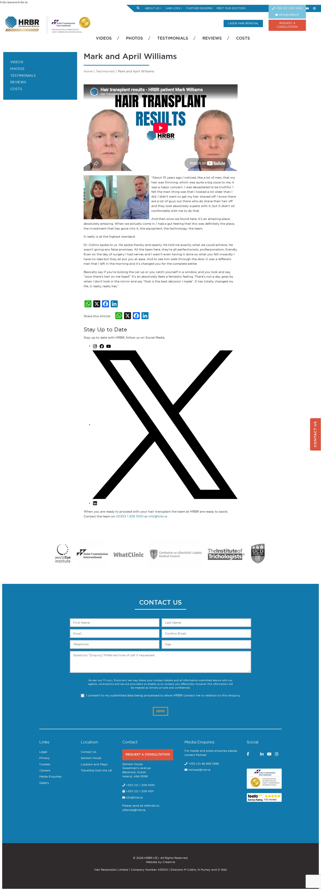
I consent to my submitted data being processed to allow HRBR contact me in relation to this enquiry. (163, 695)
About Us (152, 8)
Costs (243, 38)
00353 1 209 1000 (129, 516)
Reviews (212, 38)
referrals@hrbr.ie (133, 810)
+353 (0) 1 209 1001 (139, 791)
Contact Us (88, 752)
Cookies (44, 764)
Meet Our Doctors (231, 8)
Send (160, 711)
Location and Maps (94, 764)
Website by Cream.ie (160, 862)
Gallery (44, 783)
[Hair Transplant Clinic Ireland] (22, 23)
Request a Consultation (148, 754)
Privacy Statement (115, 680)
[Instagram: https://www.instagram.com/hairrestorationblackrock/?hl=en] (95, 346)
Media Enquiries (50, 776)
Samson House (91, 758)
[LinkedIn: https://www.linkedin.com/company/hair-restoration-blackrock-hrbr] (95, 503)
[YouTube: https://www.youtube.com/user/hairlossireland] (108, 346)
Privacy (44, 758)
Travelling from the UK (96, 770)
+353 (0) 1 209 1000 (288, 8)
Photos (134, 38)
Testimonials (172, 38)
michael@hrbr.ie (199, 770)
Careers (44, 770)
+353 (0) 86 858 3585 (203, 763)
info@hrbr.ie (288, 15)
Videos (104, 38)
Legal (43, 752)
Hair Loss (173, 8)
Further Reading (199, 8)
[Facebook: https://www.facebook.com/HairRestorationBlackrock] (101, 346)
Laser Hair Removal (243, 23)
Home (88, 71)
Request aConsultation (287, 25)
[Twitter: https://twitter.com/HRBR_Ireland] (165, 424)
